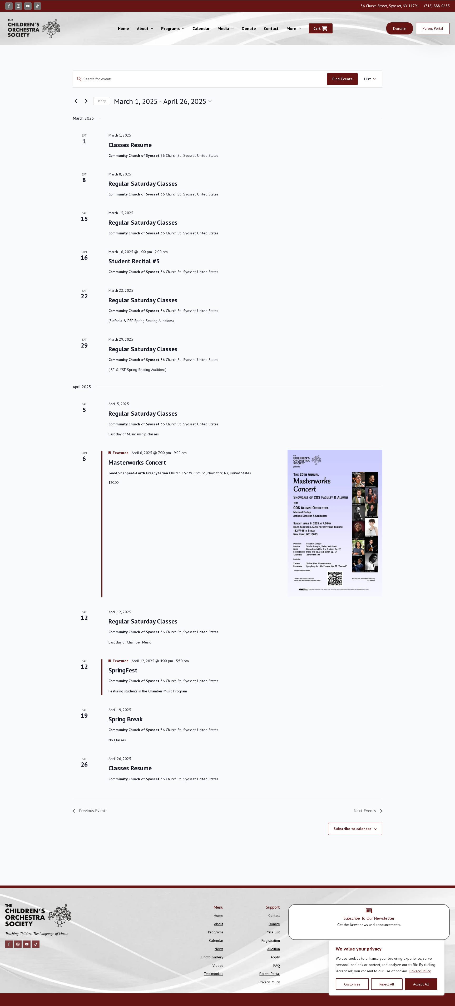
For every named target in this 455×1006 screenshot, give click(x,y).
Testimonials (213, 973)
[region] (386, 967)
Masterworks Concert (137, 462)
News (219, 949)
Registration (270, 940)
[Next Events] (86, 101)
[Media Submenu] (233, 28)
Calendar (201, 28)
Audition (273, 949)
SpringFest (122, 670)
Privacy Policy (420, 971)
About (143, 28)
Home (123, 28)
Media (223, 28)
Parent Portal (269, 973)
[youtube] (28, 6)
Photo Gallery (212, 957)
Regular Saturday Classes (142, 183)
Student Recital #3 (134, 261)
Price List (273, 932)
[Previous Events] (76, 101)
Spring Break (125, 719)
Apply (275, 957)
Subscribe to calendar (352, 828)
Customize (352, 984)
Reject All (386, 984)
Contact (271, 28)
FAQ (276, 965)
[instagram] (18, 6)
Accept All (421, 984)
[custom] (37, 6)
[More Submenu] (300, 28)
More (291, 28)
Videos (217, 965)
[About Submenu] (153, 28)
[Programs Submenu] (184, 28)
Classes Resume (130, 145)
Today (101, 101)
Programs (170, 28)
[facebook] (9, 6)
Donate (249, 28)
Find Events (342, 79)
